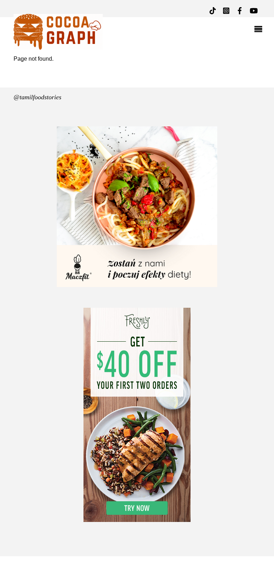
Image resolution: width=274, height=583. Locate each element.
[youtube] (253, 10)
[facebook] (240, 10)
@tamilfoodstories (37, 97)
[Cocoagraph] (58, 45)
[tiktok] (213, 10)
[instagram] (226, 10)
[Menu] (260, 30)
